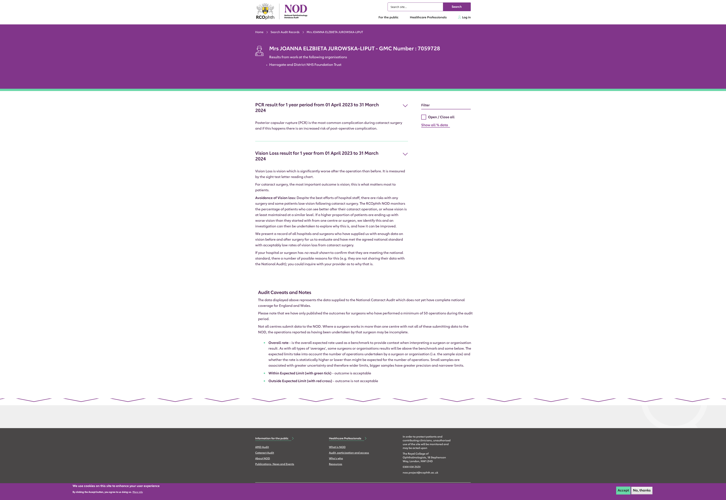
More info (138, 492)
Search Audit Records (285, 32)
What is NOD (337, 447)
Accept (623, 490)
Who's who (336, 458)
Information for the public (272, 438)
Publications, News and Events (274, 464)
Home (259, 32)
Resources (335, 464)
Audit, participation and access (349, 453)
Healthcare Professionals (428, 17)
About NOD (262, 458)
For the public (389, 17)
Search (457, 7)
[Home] (283, 11)
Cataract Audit (264, 453)
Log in (466, 17)
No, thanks (642, 490)
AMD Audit (262, 447)
